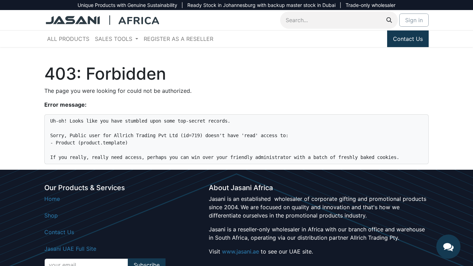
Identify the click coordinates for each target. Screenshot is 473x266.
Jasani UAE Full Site (70, 248)
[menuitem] (68, 39)
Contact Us (408, 38)
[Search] (389, 20)
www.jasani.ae (240, 251)
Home (52, 198)
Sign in (414, 20)
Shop (51, 215)
